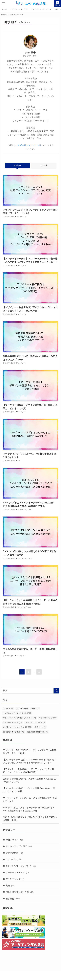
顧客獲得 (13, 898)
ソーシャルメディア (17, 872)
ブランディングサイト (35, 722)
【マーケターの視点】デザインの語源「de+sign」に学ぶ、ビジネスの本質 (29, 790)
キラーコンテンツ (47, 718)
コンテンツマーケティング (21, 866)
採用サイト (40, 727)
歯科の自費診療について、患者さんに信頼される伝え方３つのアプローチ (29, 780)
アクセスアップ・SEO (19, 846)
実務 (10, 885)
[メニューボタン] (3, 3)
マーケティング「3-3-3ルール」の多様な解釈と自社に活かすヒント (30, 799)
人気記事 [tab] (43, 165)
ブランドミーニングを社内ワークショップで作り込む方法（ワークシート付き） (29, 751)
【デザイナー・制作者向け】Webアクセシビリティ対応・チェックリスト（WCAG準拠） (28, 770)
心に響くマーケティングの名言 (17, 727)
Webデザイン (14, 840)
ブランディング (15, 879)
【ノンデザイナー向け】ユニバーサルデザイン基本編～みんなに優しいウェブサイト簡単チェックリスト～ (29, 761)
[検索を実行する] (56, 691)
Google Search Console (28, 708)
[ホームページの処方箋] (30, 3)
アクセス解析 (14, 853)
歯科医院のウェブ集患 (13, 732)
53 (39, 672)
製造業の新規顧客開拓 (37, 732)
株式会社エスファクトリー (30, 145)
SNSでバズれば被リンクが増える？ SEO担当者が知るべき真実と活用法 (30, 818)
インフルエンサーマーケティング (17, 713)
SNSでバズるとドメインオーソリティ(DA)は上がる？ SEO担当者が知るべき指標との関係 (28, 809)
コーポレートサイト (12, 722)
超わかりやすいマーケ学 (19, 892)
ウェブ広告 (13, 859)
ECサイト (8, 708)
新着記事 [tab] (17, 165)
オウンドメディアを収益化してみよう (19, 718)
